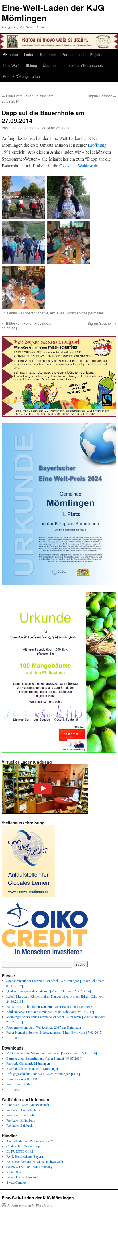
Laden (29, 54)
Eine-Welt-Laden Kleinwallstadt (27, 1104)
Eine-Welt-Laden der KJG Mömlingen (53, 12)
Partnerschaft (73, 54)
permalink (96, 312)
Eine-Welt (11, 65)
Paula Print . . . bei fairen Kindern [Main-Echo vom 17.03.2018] (49, 1006)
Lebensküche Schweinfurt (24, 1177)
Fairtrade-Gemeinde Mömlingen (28, 1063)
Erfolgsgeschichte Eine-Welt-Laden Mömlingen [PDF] (43, 1073)
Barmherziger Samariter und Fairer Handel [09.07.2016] (44, 1058)
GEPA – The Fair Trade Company (29, 1166)
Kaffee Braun (15, 1172)
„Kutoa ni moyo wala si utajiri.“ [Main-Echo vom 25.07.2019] (48, 991)
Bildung (31, 65)
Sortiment (48, 54)
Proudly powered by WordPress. (29, 1205)
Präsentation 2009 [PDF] (23, 1078)
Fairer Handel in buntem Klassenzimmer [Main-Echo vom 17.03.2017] (54, 1032)
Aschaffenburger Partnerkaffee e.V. (30, 1141)
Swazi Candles (16, 1182)
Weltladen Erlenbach (20, 1115)
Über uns (50, 65)
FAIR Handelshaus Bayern (24, 1156)
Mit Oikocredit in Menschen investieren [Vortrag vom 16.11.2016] (51, 1053)
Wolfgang (63, 127)
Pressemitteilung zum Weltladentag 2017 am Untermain (43, 1027)
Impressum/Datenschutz (83, 65)
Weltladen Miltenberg (20, 1120)
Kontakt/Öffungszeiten (21, 76)
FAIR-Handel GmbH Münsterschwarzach (34, 1161)
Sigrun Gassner (102, 95)
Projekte (96, 54)
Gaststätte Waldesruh (78, 166)
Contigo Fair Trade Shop (23, 1146)
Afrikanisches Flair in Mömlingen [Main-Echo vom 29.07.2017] (50, 1011)
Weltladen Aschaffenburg (23, 1110)
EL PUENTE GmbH (20, 1151)
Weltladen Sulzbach (19, 1125)
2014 (44, 312)
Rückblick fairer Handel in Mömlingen (32, 1068)
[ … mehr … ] (16, 1037)
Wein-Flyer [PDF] (18, 1084)
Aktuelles (10, 54)
